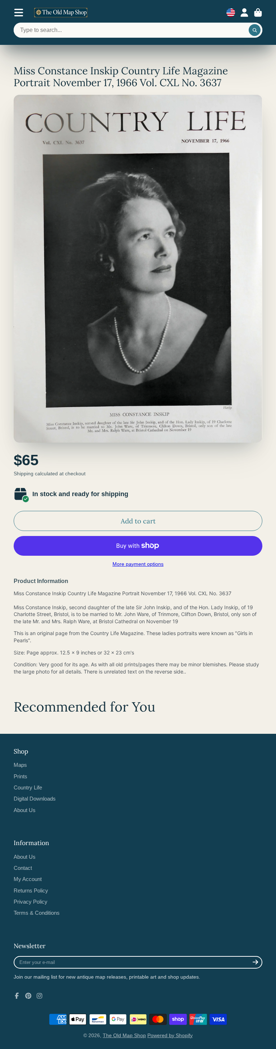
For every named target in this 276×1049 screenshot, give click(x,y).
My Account (28, 879)
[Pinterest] (28, 996)
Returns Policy (31, 890)
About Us (25, 810)
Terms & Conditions (37, 913)
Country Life (28, 787)
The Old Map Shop (124, 1035)
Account (244, 12)
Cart (258, 12)
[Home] (61, 13)
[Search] (255, 30)
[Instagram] (39, 996)
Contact (23, 868)
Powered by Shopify (170, 1035)
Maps (20, 765)
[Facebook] (17, 996)
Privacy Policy (30, 902)
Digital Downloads (35, 799)
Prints (20, 776)
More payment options (138, 564)
